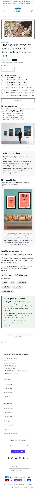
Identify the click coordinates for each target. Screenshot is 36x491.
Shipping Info (8, 421)
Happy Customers (9, 425)
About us (6, 429)
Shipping (10, 62)
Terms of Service (8, 392)
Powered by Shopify (19, 484)
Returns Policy (8, 416)
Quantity (3, 65)
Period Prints (11, 484)
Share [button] (5, 342)
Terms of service (18, 487)
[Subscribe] (27, 445)
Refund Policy (8, 388)
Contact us (7, 396)
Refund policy (28, 484)
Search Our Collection (10, 433)
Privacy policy (9, 487)
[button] (4, 11)
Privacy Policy (8, 384)
